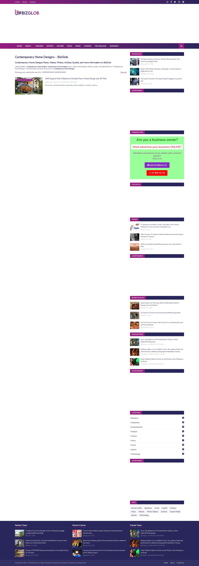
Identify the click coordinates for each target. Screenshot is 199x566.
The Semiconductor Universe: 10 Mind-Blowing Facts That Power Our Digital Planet (160, 60)
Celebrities (157, 422)
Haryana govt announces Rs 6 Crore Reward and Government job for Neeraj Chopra (104, 551)
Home (17, 2)
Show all (124, 72)
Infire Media (63, 563)
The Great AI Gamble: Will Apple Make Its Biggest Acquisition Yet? (161, 80)
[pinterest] (183, 2)
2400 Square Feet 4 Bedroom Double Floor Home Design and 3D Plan (76, 78)
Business (157, 418)
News (157, 445)
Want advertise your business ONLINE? (157, 147)
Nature (141, 511)
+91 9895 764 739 (158, 173)
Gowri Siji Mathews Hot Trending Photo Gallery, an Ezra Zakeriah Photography (159, 340)
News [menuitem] (28, 46)
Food (157, 508)
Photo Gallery (152, 511)
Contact (32, 2)
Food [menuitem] (69, 46)
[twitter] (175, 2)
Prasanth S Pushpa (53, 82)
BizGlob (144, 344)
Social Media (175, 511)
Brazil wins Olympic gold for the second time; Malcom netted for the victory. (104, 542)
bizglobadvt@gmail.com (158, 165)
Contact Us (180, 563)
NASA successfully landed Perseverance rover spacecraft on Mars (161, 245)
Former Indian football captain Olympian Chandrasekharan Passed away (102, 532)
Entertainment (157, 427)
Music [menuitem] (78, 46)
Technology (157, 454)
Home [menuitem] (19, 46)
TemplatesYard (81, 563)
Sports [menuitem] (50, 46)
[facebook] (171, 2)
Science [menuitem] (87, 46)
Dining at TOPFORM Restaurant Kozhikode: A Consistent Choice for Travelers (47, 551)
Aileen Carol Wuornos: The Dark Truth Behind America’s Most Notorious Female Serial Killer (46, 542)
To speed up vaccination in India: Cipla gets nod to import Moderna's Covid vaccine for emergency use (160, 226)
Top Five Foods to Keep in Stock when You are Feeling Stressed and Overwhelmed (162, 324)
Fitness (157, 436)
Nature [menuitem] (60, 46)
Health (164, 508)
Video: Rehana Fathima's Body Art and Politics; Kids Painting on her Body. (162, 360)
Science (164, 511)
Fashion (157, 431)
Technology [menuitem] (100, 46)
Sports (157, 449)
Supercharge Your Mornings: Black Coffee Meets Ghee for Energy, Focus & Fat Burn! (160, 304)
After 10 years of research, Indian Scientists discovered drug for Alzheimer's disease (162, 235)
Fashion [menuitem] (39, 46)
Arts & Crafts (136, 508)
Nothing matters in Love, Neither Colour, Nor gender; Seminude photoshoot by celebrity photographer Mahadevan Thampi (162, 350)
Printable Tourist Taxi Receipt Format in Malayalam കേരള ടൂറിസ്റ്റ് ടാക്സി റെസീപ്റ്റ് (45, 532)
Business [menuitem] (114, 46)
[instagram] (179, 2)
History (173, 508)
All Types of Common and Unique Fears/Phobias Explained (160, 313)
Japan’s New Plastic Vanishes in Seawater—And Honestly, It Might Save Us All (161, 70)
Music (157, 440)
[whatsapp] (167, 2)
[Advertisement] (142, 23)
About (24, 2)
